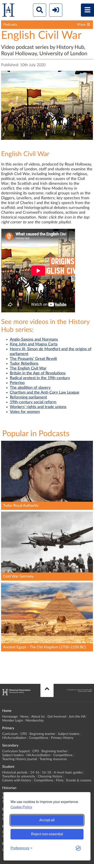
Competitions (38, 738)
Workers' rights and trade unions (38, 407)
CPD (23, 734)
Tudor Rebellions (24, 364)
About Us (38, 716)
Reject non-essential (47, 834)
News (24, 716)
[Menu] (87, 10)
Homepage (10, 716)
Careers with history (16, 780)
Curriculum (10, 734)
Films (60, 780)
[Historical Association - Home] (16, 694)
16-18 (46, 772)
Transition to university (18, 776)
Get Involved (56, 716)
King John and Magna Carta (33, 344)
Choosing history (50, 776)
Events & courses (78, 780)
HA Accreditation (14, 738)
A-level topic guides (68, 772)
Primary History (62, 738)
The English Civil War (28, 368)
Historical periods (15, 772)
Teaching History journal (19, 759)
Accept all (47, 820)
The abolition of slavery (30, 388)
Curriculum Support (16, 751)
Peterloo (17, 383)
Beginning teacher (42, 734)
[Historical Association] (8, 11)
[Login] (55, 10)
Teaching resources (53, 759)
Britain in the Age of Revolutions (38, 373)
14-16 (34, 772)
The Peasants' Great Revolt (33, 359)
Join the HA (77, 716)
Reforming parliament (28, 397)
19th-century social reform (33, 402)
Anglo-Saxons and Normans (34, 339)
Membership (35, 720)
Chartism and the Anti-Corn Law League (44, 393)
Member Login (12, 720)
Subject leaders (69, 734)
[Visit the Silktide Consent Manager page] (78, 848)
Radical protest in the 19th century (40, 378)
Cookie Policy (21, 806)
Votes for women (25, 412)
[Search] (39, 10)
